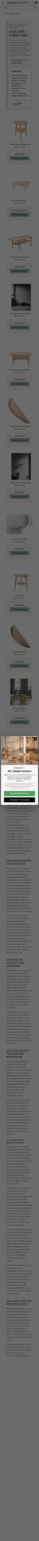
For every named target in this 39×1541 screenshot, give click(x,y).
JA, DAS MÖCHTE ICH (19, 793)
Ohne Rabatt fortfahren (19, 800)
